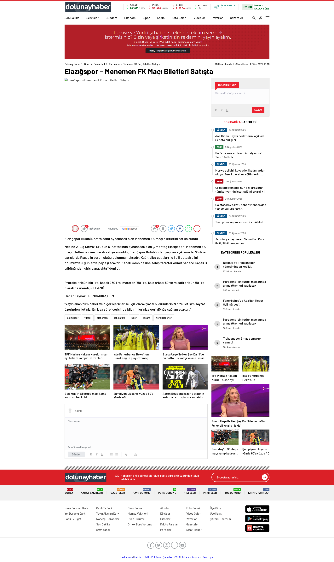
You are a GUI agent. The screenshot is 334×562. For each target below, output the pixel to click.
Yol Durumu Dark (75, 513)
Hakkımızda (126, 557)
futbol (87, 317)
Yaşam (146, 317)
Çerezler (167, 557)
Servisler (92, 18)
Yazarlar (217, 18)
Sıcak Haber (194, 529)
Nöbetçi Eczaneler (107, 519)
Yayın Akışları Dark (107, 513)
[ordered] (111, 454)
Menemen (102, 317)
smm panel (103, 529)
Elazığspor (72, 317)
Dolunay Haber (72, 64)
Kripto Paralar (258, 491)
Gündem (111, 18)
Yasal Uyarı (208, 557)
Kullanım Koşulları (191, 557)
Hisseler (190, 491)
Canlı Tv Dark (104, 508)
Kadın (161, 18)
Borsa (69, 491)
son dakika (119, 317)
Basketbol (99, 64)
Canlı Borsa (135, 508)
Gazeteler (236, 18)
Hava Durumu (142, 491)
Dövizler (165, 513)
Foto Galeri (179, 18)
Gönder (76, 454)
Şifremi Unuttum (220, 519)
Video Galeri (193, 513)
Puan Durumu (167, 491)
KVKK (177, 557)
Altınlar (165, 508)
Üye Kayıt (216, 513)
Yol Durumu (233, 491)
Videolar (199, 18)
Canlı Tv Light (73, 519)
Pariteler (210, 491)
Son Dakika (72, 18)
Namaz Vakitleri (92, 491)
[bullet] (116, 454)
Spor (146, 18)
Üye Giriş (215, 508)
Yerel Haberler (164, 317)
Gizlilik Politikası (152, 557)
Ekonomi (130, 18)
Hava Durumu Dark (76, 508)
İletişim (138, 557)
